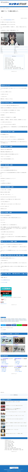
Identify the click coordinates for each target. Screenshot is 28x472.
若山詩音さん (14, 321)
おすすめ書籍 (4, 371)
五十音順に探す (4, 361)
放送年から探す (4, 362)
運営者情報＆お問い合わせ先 (7, 469)
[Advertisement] (14, 14)
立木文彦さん (6, 321)
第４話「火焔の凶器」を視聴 (9, 62)
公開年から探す (17, 362)
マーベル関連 (17, 363)
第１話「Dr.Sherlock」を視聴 (9, 441)
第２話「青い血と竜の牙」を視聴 (9, 60)
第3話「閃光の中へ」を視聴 (9, 61)
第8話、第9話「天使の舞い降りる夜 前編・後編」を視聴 (13, 67)
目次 (13, 56)
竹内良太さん (10, 321)
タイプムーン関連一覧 (18, 371)
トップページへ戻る (4, 282)
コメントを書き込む (14, 394)
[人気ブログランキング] (2, 302)
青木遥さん (17, 321)
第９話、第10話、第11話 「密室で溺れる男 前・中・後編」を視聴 (14, 68)
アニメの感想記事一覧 (3, 317)
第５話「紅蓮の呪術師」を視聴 (9, 445)
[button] (26, 329)
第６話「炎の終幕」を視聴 (8, 446)
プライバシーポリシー (20, 469)
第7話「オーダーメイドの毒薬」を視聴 (10, 66)
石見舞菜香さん (2, 321)
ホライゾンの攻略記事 (5, 363)
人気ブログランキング (3, 303)
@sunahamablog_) (9, 19)
